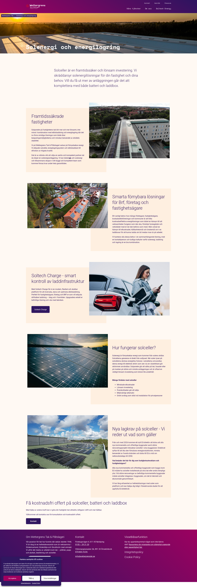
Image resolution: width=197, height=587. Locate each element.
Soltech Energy (163, 8)
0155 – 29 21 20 (82, 544)
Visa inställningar (50, 578)
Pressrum (168, 3)
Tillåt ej (31, 578)
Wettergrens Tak (8, 15)
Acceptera (12, 578)
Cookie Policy (36, 583)
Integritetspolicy (26, 583)
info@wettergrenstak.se (85, 556)
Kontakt (147, 3)
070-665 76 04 (81, 552)
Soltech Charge (40, 309)
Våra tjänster (134, 8)
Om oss (148, 8)
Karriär (157, 3)
